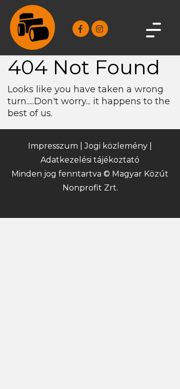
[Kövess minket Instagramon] (99, 28)
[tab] (152, 30)
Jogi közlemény (116, 146)
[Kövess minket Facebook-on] (81, 28)
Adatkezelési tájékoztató (90, 160)
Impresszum (53, 146)
